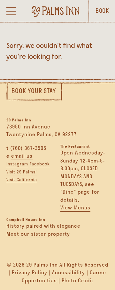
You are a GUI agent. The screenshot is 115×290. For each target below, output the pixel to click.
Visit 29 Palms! (21, 172)
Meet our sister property (38, 234)
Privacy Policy (29, 272)
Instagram (17, 164)
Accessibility (68, 272)
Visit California (21, 179)
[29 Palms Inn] (56, 11)
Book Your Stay (34, 90)
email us (22, 156)
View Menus (75, 207)
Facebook (40, 164)
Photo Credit (78, 280)
